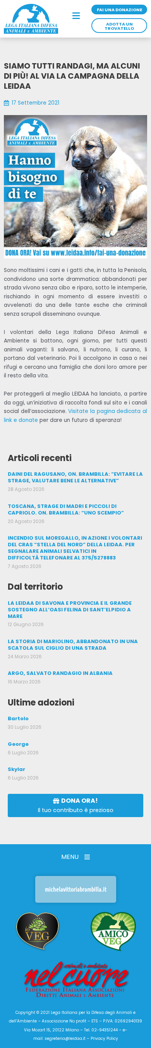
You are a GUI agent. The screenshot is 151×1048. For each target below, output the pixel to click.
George (18, 744)
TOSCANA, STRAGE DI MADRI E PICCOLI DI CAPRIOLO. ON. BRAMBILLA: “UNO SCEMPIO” (66, 509)
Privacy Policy (104, 1038)
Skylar (16, 769)
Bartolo (18, 718)
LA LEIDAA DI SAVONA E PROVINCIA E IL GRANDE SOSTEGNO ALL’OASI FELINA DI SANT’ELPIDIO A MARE (70, 609)
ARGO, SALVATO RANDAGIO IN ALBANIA (60, 673)
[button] (76, 16)
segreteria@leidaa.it (65, 1038)
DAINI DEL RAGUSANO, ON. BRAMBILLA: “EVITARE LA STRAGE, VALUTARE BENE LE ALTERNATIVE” (75, 477)
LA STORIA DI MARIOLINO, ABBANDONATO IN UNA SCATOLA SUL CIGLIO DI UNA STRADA (73, 645)
